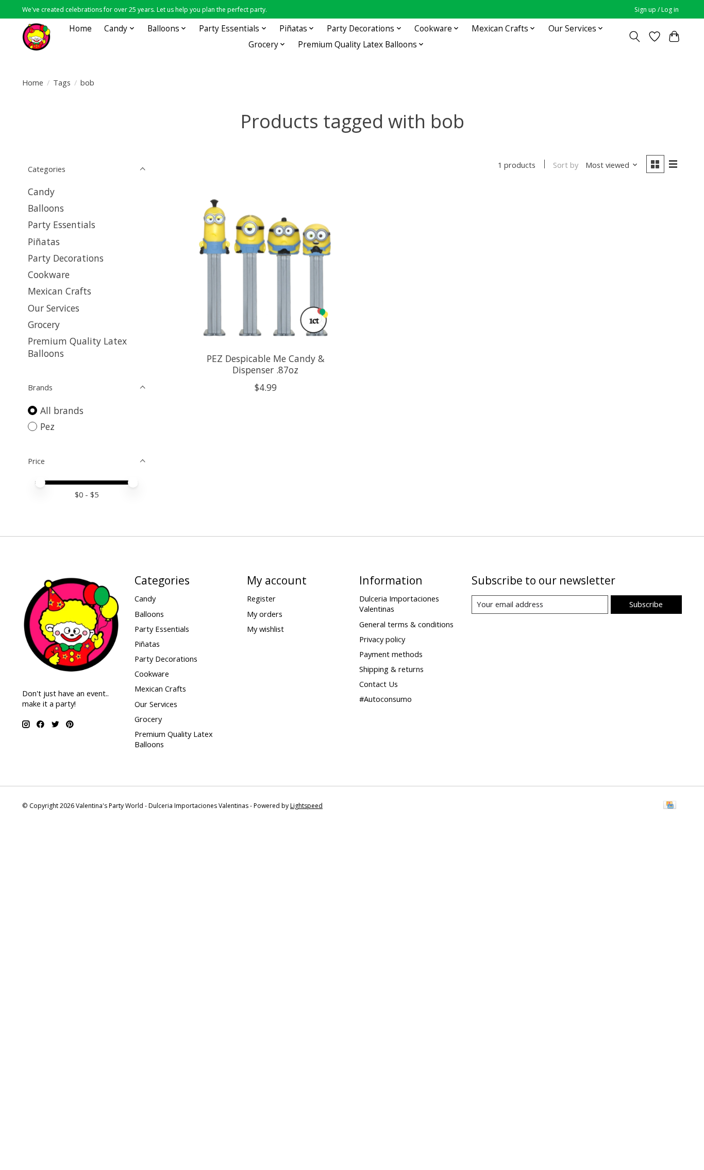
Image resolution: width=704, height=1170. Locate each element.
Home (80, 28)
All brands (61, 410)
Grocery (44, 324)
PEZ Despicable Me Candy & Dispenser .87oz (266, 363)
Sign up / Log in (656, 9)
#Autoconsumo (385, 699)
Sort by (565, 165)
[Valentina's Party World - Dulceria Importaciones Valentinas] (36, 36)
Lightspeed (306, 805)
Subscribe (646, 604)
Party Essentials (61, 224)
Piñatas (44, 241)
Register (261, 598)
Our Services (53, 308)
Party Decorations (66, 258)
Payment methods (391, 654)
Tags (62, 82)
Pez (47, 426)
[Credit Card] (669, 806)
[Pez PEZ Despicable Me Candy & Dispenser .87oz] (265, 267)
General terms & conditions (406, 624)
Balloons (46, 208)
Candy (41, 191)
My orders (264, 614)
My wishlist (265, 629)
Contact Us (378, 684)
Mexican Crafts (59, 291)
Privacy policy (382, 639)
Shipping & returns (391, 669)
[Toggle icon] (634, 36)
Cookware (49, 274)
